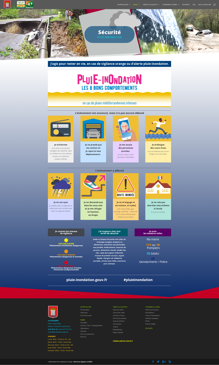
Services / (84, 325)
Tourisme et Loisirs (169, 5)
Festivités (186, 5)
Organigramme (97, 325)
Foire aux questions (87, 334)
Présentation (84, 310)
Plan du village (150, 324)
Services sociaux (119, 315)
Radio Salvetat (118, 332)
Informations (149, 313)
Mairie (135, 5)
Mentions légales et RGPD (83, 362)
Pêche (147, 321)
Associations (117, 324)
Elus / (90, 325)
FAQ (194, 5)
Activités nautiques (151, 318)
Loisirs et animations (152, 315)
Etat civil (83, 337)
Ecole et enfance (118, 321)
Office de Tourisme (152, 310)
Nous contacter (204, 5)
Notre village (122, 5)
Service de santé (119, 313)
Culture (115, 327)
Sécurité (83, 331)
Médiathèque (117, 330)
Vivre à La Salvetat (150, 5)
